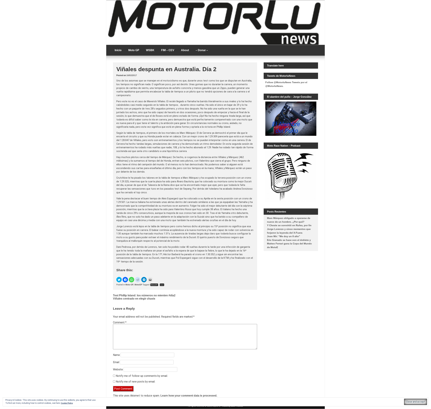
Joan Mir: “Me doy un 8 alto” (283, 236)
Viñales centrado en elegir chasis (134, 298)
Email (116, 362)
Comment (119, 322)
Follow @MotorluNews (278, 82)
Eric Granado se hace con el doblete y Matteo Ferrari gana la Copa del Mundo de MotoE (289, 244)
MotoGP (138, 285)
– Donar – (202, 50)
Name (116, 355)
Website (118, 369)
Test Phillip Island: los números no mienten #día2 (144, 295)
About (185, 50)
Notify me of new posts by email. (135, 381)
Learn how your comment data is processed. (188, 395)
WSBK (150, 50)
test (161, 285)
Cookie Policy (67, 403)
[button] (119, 279)
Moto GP (133, 50)
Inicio (118, 50)
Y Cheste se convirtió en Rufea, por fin (289, 225)
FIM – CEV (167, 50)
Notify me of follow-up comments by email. (142, 375)
